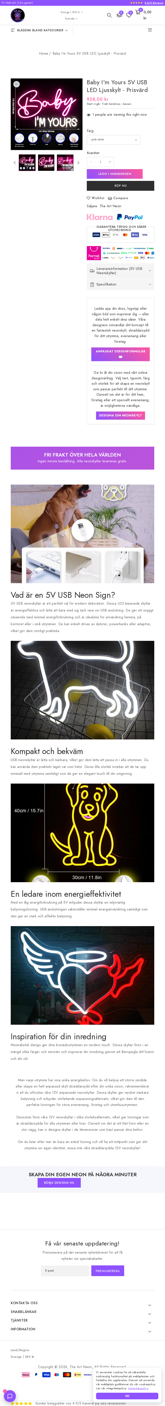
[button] (109, 15)
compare (120, 198)
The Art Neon (110, 206)
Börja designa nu (59, 1183)
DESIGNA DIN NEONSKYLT (120, 415)
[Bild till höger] (78, 162)
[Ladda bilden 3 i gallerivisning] (65, 162)
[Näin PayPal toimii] (130, 217)
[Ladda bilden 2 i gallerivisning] (46, 162)
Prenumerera (108, 1271)
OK (127, 1396)
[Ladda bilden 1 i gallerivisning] (27, 162)
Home (43, 53)
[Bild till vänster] (15, 162)
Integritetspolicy (138, 1388)
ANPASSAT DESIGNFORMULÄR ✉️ (120, 354)
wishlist (98, 198)
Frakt (105, 104)
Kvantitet (93, 152)
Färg (90, 130)
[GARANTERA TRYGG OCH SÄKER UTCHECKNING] (120, 235)
